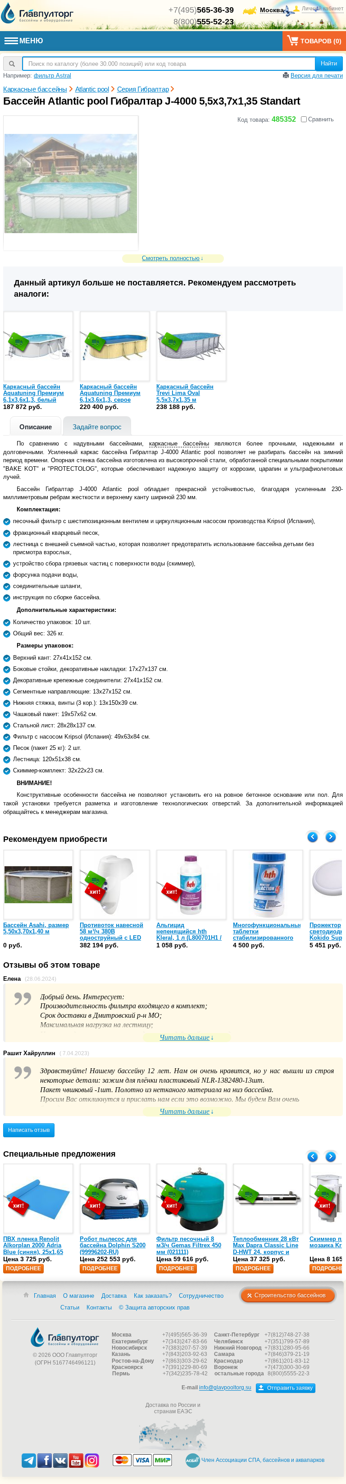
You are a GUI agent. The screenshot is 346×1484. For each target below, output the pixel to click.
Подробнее (23, 1268)
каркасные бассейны (179, 443)
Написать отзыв (29, 1130)
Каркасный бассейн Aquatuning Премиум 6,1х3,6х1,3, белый (33, 393)
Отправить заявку (289, 1388)
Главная (45, 1295)
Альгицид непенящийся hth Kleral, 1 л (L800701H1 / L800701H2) (189, 935)
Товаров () (320, 41)
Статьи (69, 1307)
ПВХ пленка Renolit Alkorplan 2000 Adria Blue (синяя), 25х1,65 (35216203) (33, 1249)
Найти (329, 63)
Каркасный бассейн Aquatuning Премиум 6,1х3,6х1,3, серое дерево (110, 396)
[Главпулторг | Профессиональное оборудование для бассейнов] (37, 13)
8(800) (203, 21)
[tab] (35, 426)
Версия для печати (317, 75)
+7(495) (201, 9)
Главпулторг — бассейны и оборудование (65, 1337)
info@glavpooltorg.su (225, 1388)
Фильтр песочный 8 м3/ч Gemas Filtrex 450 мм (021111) (188, 1245)
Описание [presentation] (35, 427)
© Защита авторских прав (154, 1307)
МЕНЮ (31, 41)
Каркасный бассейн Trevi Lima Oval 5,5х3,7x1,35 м (185, 393)
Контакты (99, 1307)
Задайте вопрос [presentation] (97, 427)
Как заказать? (153, 1295)
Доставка (114, 1295)
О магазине (78, 1295)
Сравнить (321, 119)
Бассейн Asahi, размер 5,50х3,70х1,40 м (36, 928)
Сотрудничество (201, 1295)
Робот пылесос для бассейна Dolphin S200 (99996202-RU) (113, 1245)
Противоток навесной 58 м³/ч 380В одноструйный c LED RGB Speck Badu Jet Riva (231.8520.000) (111, 938)
